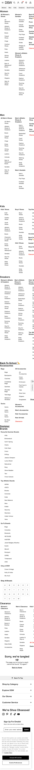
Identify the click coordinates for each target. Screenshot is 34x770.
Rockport (7, 552)
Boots (6, 33)
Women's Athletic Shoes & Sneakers (22, 62)
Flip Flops (22, 34)
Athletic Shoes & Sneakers (7, 28)
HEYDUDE (8, 536)
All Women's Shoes (7, 21)
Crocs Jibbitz (21, 378)
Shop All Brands (6, 581)
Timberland (8, 559)
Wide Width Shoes (6, 263)
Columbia (7, 530)
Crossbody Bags (8, 382)
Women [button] (4, 8)
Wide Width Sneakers (22, 164)
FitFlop (7, 454)
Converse (7, 494)
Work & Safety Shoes (7, 83)
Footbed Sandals (21, 38)
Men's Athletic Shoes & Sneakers (22, 127)
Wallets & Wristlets (7, 398)
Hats (20, 390)
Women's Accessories (19, 405)
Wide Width (8, 644)
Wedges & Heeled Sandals (22, 47)
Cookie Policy (8, 753)
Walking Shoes (21, 94)
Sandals (7, 70)
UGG (6, 562)
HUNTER (7, 539)
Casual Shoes (7, 37)
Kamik (6, 546)
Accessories (8, 647)
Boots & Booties (7, 624)
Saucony (7, 510)
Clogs (6, 41)
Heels (6, 52)
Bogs (6, 527)
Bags (6, 372)
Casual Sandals (21, 25)
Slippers (7, 78)
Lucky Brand (8, 461)
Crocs (6, 451)
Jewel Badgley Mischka (12, 543)
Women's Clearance (8, 612)
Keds (6, 497)
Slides (21, 43)
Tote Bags (8, 395)
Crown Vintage (9, 569)
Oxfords (7, 157)
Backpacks (8, 375)
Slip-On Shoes (7, 74)
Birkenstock (8, 439)
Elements (7, 533)
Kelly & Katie (9, 572)
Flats (6, 49)
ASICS (6, 487)
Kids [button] (15, 8)
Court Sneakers (22, 74)
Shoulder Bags (7, 390)
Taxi (6, 474)
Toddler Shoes (7, 218)
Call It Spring (9, 442)
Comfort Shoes (7, 45)
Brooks (7, 491)
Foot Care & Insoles (22, 386)
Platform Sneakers (7, 312)
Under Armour (9, 516)
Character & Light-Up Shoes (8, 239)
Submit (26, 730)
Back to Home (17, 667)
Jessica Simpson (10, 458)
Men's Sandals (21, 174)
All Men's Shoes (7, 122)
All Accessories (23, 373)
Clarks (6, 445)
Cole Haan (8, 448)
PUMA (6, 507)
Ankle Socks (6, 411)
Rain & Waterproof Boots (8, 65)
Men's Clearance (23, 611)
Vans (6, 519)
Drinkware (22, 382)
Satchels (7, 387)
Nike (6, 503)
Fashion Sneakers (22, 79)
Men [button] (10, 8)
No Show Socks (7, 421)
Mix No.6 (7, 576)
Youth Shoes (6, 223)
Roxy (6, 467)
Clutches (7, 379)
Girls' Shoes (21, 247)
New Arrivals (19, 417)
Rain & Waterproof (8, 249)
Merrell (7, 549)
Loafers (7, 60)
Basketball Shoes (22, 134)
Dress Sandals (21, 30)
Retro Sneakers (7, 317)
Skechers (7, 513)
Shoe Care (22, 393)
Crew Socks (6, 416)
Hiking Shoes (6, 56)
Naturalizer (8, 464)
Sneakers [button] (21, 8)
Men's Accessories (21, 410)
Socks (6, 407)
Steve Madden (9, 470)
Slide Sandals (21, 187)
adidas (7, 484)
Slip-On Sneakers (22, 89)
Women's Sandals (21, 20)
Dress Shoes (6, 145)
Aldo (6, 435)
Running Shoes (21, 84)
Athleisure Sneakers (22, 69)
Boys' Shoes (21, 213)
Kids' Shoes (6, 213)
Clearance (18, 421)
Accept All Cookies (16, 758)
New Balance (9, 500)
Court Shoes (21, 139)
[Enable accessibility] (32, 381)
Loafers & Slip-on (23, 638)
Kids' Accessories (21, 414)
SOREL (7, 555)
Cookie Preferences (15, 763)
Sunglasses (22, 399)
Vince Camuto (9, 477)
